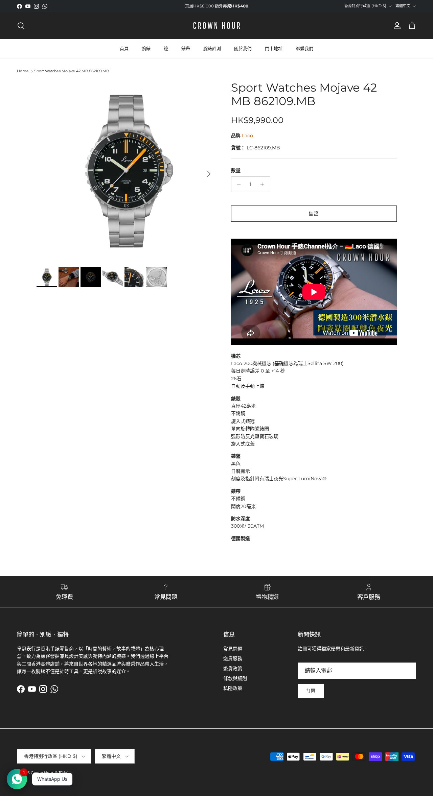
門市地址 (273, 48)
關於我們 (243, 48)
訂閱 (310, 690)
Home (23, 71)
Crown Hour (42, 772)
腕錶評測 (212, 48)
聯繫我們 (304, 48)
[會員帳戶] (395, 26)
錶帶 (185, 48)
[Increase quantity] (264, 184)
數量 (236, 170)
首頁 (124, 48)
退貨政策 (232, 669)
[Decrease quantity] (237, 184)
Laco (247, 135)
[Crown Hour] (216, 25)
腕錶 (146, 48)
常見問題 (232, 649)
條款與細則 (235, 678)
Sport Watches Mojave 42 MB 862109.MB (71, 71)
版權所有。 (64, 772)
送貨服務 (232, 658)
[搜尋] (21, 26)
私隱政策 (232, 688)
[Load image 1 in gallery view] (126, 170)
